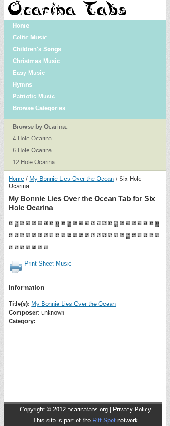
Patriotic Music (34, 96)
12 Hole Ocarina (34, 162)
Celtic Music (30, 37)
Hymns (22, 84)
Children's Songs (37, 49)
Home (21, 25)
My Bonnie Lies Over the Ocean (71, 178)
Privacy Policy (132, 409)
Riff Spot (104, 420)
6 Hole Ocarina (32, 150)
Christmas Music (36, 61)
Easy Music (29, 72)
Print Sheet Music (48, 263)
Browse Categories (39, 108)
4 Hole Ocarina (32, 138)
